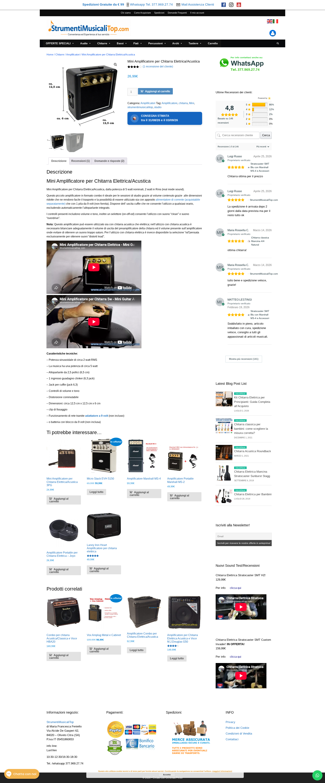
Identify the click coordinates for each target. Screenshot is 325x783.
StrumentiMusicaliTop (60, 722)
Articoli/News (240, 394)
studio (157, 107)
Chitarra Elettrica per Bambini (253, 494)
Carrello (213, 43)
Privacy (230, 722)
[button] (115, 65)
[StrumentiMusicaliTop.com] (248, 273)
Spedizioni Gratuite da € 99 (103, 4)
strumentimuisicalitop (140, 107)
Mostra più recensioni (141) (243, 359)
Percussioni (155, 43)
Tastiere (193, 43)
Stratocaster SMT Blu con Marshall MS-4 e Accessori (260, 167)
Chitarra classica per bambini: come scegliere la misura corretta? (251, 429)
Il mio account (197, 12)
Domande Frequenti (177, 12)
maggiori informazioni (222, 771)
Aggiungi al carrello (157, 91)
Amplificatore (169, 103)
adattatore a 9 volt (96, 415)
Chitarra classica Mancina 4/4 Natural (260, 241)
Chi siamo (126, 12)
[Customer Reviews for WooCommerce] (269, 98)
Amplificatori (73, 54)
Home (50, 54)
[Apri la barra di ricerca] (278, 43)
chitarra (183, 103)
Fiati (136, 43)
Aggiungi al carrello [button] (58, 500)
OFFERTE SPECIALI (58, 43)
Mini (191, 103)
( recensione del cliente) (158, 66)
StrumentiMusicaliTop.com (264, 200)
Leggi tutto (96, 492)
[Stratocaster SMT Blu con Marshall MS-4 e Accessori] (248, 167)
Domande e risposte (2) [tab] (109, 161)
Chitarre (102, 43)
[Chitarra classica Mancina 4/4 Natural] (249, 241)
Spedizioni (159, 12)
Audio (84, 43)
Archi (175, 43)
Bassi (120, 43)
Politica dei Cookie (237, 727)
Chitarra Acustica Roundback (252, 451)
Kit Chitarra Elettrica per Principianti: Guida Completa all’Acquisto (252, 402)
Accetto (167, 774)
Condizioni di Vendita (239, 733)
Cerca (266, 135)
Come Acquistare (142, 12)
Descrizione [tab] (59, 161)
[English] (270, 21)
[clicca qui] (235, 588)
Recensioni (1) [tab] (80, 161)
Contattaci (232, 739)
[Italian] (275, 21)
